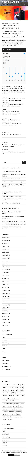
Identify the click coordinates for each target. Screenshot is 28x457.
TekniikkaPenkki (11, 2)
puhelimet (18, 409)
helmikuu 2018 (5, 296)
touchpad (13, 414)
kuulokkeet (13, 401)
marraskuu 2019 (6, 258)
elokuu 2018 (5, 281)
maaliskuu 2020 (6, 255)
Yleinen (4, 351)
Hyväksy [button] (11, 455)
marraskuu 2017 (6, 305)
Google (22, 390)
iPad (4, 398)
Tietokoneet (5, 343)
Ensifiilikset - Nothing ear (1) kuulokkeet (11, 196)
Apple (4, 387)
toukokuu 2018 (6, 290)
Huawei (5, 395)
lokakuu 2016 (5, 316)
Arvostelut (10, 387)
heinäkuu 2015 (5, 325)
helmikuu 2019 (5, 267)
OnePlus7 (11, 409)
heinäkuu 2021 (5, 246)
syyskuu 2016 (5, 319)
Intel (23, 395)
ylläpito (4, 419)
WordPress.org (6, 369)
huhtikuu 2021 (5, 249)
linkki (14, 125)
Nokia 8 (9, 406)
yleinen (22, 417)
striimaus (18, 411)
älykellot (10, 419)
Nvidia (20, 406)
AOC (22, 384)
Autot (21, 387)
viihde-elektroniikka (7, 417)
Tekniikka (4, 340)
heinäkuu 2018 (5, 284)
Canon (4, 390)
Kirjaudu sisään (5, 360)
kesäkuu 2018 (5, 287)
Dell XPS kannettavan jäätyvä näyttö (11, 179)
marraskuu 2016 (6, 313)
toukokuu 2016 (6, 322)
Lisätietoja (17, 455)
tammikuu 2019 (6, 270)
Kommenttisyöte (6, 366)
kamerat (16, 398)
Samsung (5, 411)
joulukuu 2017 (5, 302)
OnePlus (17, 134)
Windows (16, 417)
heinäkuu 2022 (5, 237)
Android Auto (16, 384)
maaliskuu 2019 (6, 264)
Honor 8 (19, 393)
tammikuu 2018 (6, 299)
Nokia (4, 406)
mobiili (12, 134)
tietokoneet (6, 414)
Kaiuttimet (9, 398)
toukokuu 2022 (6, 240)
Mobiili (6, 132)
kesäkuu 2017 (5, 310)
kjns (17, 23)
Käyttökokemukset (7, 334)
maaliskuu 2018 (6, 293)
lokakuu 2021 (5, 243)
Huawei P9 (11, 395)
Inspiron (18, 395)
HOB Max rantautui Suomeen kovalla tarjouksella (14, 182)
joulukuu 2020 (5, 252)
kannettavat (6, 401)
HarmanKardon (6, 393)
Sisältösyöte (5, 363)
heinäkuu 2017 (5, 307)
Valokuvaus (5, 346)
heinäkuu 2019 (5, 261)
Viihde (3, 349)
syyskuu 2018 (5, 278)
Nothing (15, 406)
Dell (17, 390)
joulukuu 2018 (5, 272)
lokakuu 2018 (5, 275)
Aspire (16, 387)
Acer (4, 384)
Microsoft (16, 403)
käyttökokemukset (7, 403)
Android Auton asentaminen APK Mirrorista (14, 221)
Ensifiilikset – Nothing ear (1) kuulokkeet (12, 171)
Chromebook (11, 390)
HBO (13, 393)
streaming (11, 411)
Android (6, 134)
